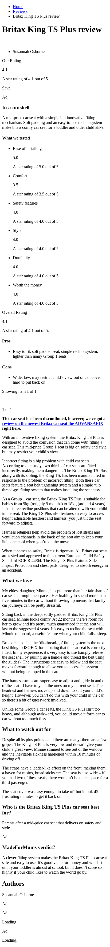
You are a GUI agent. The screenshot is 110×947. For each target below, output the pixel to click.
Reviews (20, 11)
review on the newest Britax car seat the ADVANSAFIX (52, 423)
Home (18, 6)
